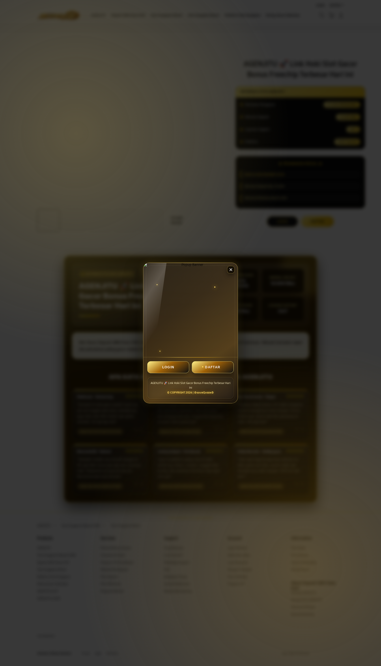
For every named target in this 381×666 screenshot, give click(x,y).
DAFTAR (212, 367)
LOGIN (168, 367)
